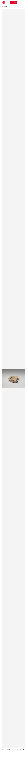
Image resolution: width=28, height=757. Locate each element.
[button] (13, 378)
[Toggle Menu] (23, 2)
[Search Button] (19, 2)
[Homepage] (3, 2)
